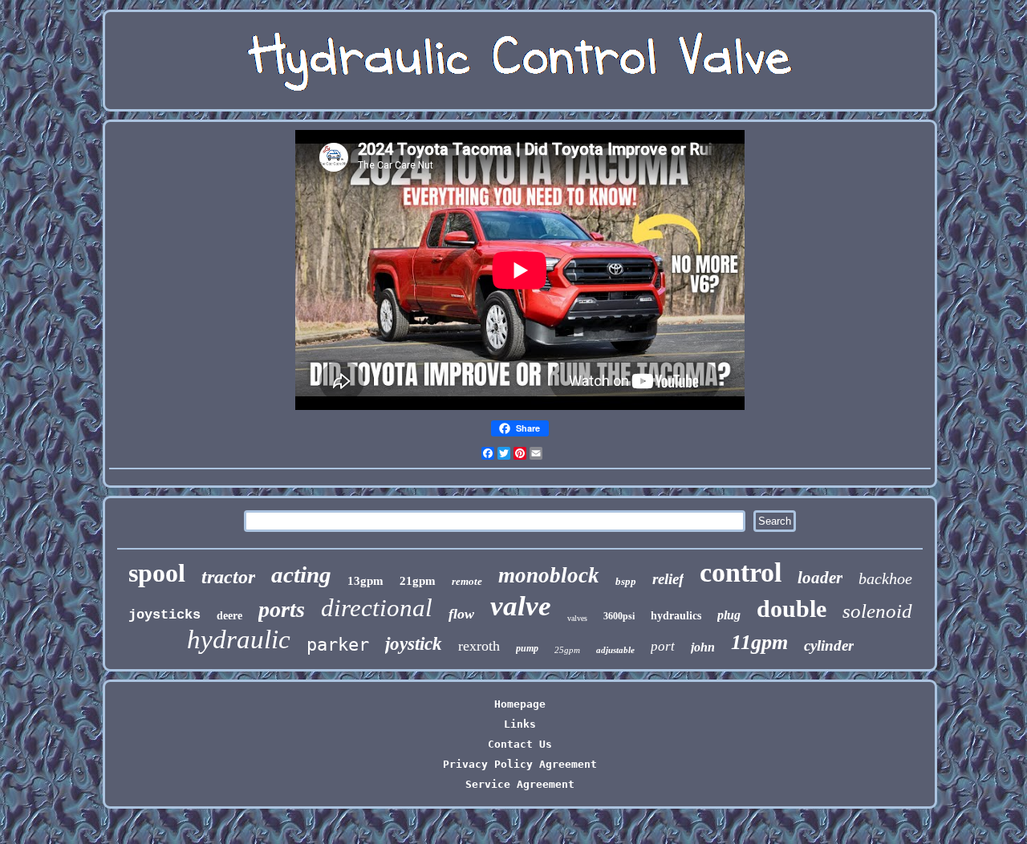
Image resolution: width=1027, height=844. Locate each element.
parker (337, 645)
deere (229, 616)
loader (820, 577)
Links (520, 724)
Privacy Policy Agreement (520, 764)
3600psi (619, 616)
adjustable (615, 650)
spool (156, 572)
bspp (625, 581)
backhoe (885, 578)
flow (461, 614)
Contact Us (520, 744)
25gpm (567, 650)
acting (301, 574)
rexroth (479, 646)
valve (520, 606)
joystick (413, 644)
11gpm (759, 642)
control (740, 572)
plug (729, 615)
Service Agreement (519, 784)
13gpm (365, 580)
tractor (228, 576)
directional (376, 608)
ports (281, 609)
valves (577, 618)
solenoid (877, 611)
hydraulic (238, 639)
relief (668, 578)
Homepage (520, 704)
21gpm (418, 580)
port (663, 646)
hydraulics (676, 616)
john (703, 647)
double (791, 608)
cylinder (829, 645)
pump (527, 648)
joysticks (164, 615)
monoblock (548, 575)
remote (467, 581)
